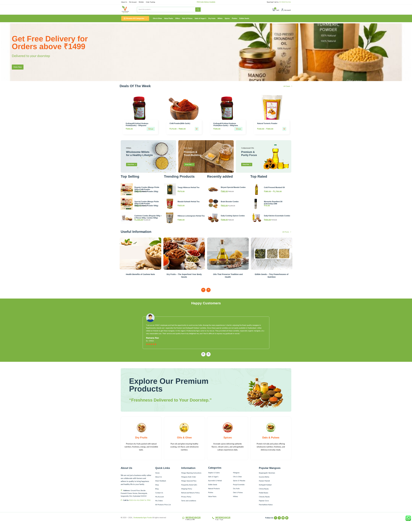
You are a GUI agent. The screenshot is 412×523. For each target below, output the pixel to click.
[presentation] (203, 290)
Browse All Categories (135, 18)
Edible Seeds (212, 484)
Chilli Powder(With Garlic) (180, 123)
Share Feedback (160, 481)
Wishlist (141, 2)
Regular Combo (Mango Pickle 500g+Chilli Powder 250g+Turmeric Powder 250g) (146, 189)
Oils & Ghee (184, 437)
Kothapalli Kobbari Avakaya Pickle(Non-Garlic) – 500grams (225, 124)
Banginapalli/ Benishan (267, 473)
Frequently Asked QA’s (189, 485)
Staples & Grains (214, 473)
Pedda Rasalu (263, 493)
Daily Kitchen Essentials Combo (277, 216)
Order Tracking (150, 2)
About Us (124, 2)
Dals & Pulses (270, 437)
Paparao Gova (264, 501)
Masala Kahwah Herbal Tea (188, 201)
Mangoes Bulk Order (188, 477)
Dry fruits (236, 488)
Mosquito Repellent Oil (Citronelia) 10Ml (273, 203)
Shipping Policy (186, 489)
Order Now (18, 67)
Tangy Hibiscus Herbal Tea (188, 187)
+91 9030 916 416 (285, 2)
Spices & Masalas (239, 481)
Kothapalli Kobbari (265, 485)
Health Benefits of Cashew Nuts (140, 274)
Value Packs (212, 496)
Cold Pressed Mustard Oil (274, 187)
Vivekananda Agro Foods (142, 518)
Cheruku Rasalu (264, 497)
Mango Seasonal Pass (188, 481)
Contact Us (159, 493)
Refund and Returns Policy (190, 493)
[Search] (198, 9)
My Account (133, 2)
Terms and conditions (188, 501)
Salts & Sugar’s (213, 477)
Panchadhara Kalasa (266, 505)
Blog (157, 489)
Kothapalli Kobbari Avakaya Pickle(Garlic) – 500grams (137, 124)
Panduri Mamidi (264, 481)
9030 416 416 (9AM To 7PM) (139, 500)
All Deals (287, 86)
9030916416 (222, 517)
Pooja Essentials (239, 484)
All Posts (285, 232)
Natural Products (214, 488)
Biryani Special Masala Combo (233, 187)
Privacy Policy (186, 497)
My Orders (159, 501)
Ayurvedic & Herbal (215, 481)
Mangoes (236, 473)
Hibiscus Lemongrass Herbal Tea (191, 216)
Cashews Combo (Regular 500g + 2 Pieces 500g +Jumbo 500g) (148, 217)
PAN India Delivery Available (206, 2)
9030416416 (193, 517)
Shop (157, 485)
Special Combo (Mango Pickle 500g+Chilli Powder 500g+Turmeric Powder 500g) (146, 204)
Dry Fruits (141, 437)
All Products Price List (163, 505)
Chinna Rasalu (264, 489)
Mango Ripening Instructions (191, 473)
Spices (227, 437)
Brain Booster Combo (230, 201)
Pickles (210, 492)
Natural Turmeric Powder (267, 123)
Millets (235, 496)
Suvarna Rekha (264, 477)
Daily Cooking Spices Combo (233, 216)
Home (157, 473)
